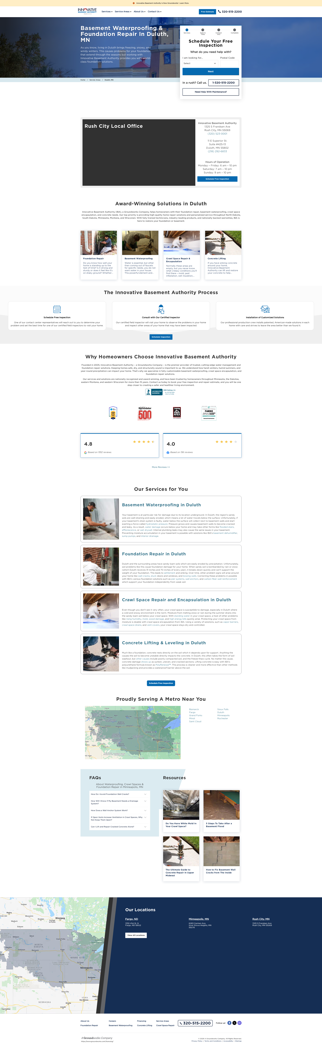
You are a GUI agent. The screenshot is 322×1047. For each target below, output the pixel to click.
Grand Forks (195, 715)
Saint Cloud (195, 721)
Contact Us (153, 11)
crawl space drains (131, 625)
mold (145, 619)
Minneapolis (223, 715)
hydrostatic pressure (157, 524)
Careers (112, 1021)
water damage (152, 527)
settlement (170, 573)
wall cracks (144, 576)
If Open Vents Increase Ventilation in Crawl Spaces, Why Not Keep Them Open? (117, 818)
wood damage (156, 619)
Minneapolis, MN (199, 919)
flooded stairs (227, 527)
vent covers (153, 625)
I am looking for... (193, 57)
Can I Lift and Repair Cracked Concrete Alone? (112, 827)
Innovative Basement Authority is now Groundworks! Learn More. (162, 3)
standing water (182, 616)
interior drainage (149, 536)
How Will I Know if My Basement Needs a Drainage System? (114, 802)
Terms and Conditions (212, 1041)
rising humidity (133, 619)
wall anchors (191, 579)
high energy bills (178, 619)
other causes (142, 659)
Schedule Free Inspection (217, 179)
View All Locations (136, 935)
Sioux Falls (222, 709)
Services (106, 11)
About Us (139, 11)
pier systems (177, 579)
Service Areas (122, 11)
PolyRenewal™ (163, 665)
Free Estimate (207, 12)
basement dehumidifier (225, 533)
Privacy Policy (197, 1041)
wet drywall (146, 530)
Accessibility (228, 1041)
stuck (154, 576)
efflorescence (129, 530)
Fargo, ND (131, 919)
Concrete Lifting (144, 1025)
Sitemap (238, 1041)
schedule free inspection (161, 683)
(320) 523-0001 (217, 133)
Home (82, 80)
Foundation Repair (89, 1025)
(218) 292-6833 (217, 151)
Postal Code (227, 57)
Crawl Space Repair (165, 1025)
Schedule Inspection (161, 337)
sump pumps (128, 536)
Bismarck (194, 709)
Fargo (192, 712)
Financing (141, 1021)
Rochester (222, 718)
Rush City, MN (261, 919)
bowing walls (189, 576)
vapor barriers (230, 622)
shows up (146, 662)
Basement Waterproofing (120, 1025)
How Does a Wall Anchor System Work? (109, 810)
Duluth (220, 712)
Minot (192, 718)
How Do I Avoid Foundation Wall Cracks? (110, 794)
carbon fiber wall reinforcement (220, 579)
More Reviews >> (161, 467)
